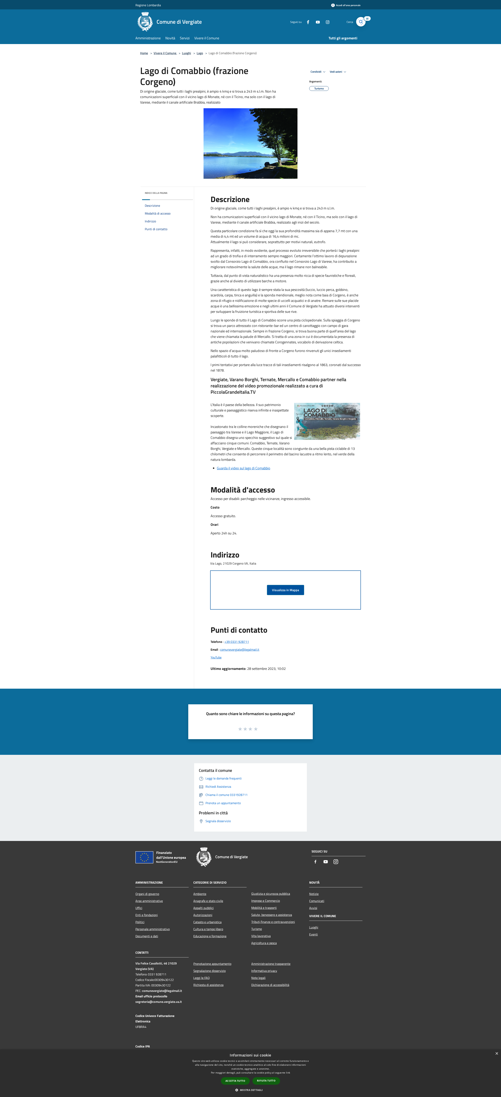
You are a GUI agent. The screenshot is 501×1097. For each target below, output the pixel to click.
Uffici (138, 908)
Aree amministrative (149, 901)
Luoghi (186, 53)
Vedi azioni (336, 71)
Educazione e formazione (209, 936)
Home (144, 53)
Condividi (316, 71)
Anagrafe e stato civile (208, 901)
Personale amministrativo (152, 929)
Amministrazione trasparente (270, 963)
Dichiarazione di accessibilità (270, 984)
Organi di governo (147, 893)
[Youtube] (316, 21)
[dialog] (250, 1073)
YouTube (216, 657)
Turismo (256, 928)
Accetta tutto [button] (235, 1081)
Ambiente (199, 893)
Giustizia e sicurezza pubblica (270, 893)
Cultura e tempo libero (208, 929)
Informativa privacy (264, 970)
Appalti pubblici (203, 908)
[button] (250, 1090)
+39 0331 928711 (236, 641)
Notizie (314, 893)
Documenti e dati (146, 936)
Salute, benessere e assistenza (271, 914)
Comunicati (316, 901)
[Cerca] (361, 21)
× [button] (496, 1053)
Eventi (313, 934)
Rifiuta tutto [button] (266, 1080)
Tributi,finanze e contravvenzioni (273, 921)
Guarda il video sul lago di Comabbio (243, 468)
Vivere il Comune (165, 53)
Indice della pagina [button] (156, 193)
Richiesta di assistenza (208, 984)
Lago (200, 53)
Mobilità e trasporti (264, 907)
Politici (139, 922)
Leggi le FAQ (201, 977)
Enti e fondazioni (146, 915)
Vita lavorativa (261, 936)
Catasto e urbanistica (207, 922)
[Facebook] (306, 21)
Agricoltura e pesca (264, 943)
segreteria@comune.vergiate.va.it (158, 1001)
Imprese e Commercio (265, 900)
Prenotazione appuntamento (212, 963)
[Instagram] (326, 21)
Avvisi (313, 908)
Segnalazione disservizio (209, 970)
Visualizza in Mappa (285, 590)
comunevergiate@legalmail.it (239, 649)
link (288, 1072)
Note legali (258, 977)
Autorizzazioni (202, 915)
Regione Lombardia (148, 5)
